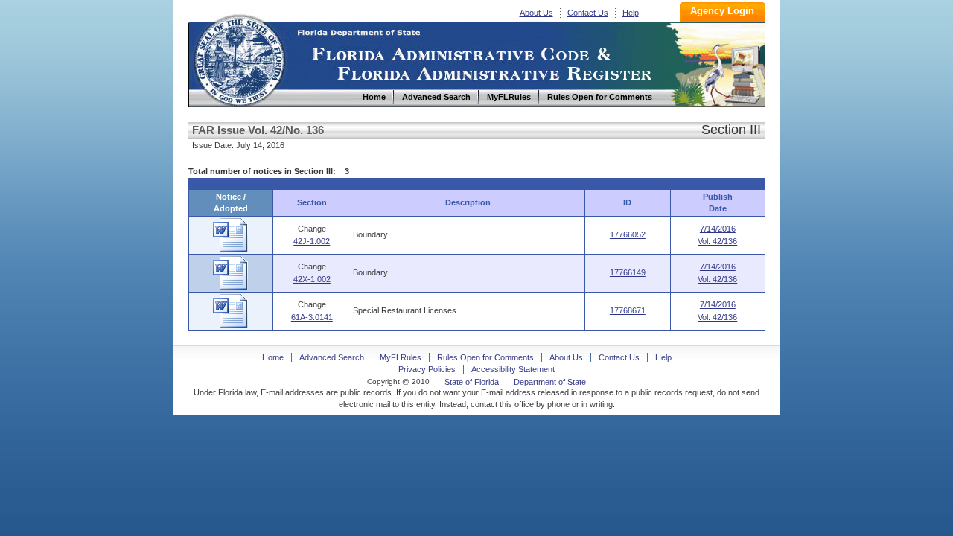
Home (239, 58)
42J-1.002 (311, 241)
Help (630, 12)
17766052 (628, 234)
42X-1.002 (312, 279)
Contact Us (587, 12)
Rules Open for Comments (485, 357)
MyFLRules (400, 357)
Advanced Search (331, 357)
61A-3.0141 (312, 317)
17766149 (628, 272)
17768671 (628, 310)
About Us (536, 12)
